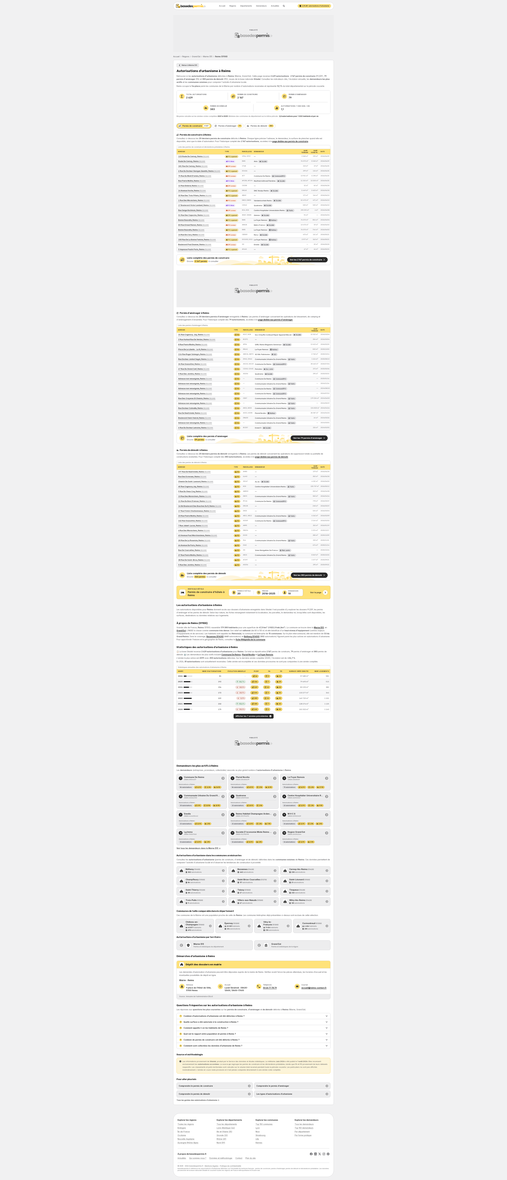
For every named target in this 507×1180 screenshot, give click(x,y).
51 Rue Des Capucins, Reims (193, 215)
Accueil (222, 6)
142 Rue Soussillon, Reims (192, 521)
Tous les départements (227, 1124)
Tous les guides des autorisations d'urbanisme (197, 1100)
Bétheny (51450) (251, 636)
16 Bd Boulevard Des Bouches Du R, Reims (199, 506)
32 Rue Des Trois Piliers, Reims (194, 195)
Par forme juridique (303, 1135)
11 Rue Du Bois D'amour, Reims (194, 501)
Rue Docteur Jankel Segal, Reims (195, 359)
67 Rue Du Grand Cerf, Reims (193, 369)
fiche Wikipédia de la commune (250, 639)
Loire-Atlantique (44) (226, 1128)
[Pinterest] (328, 1154)
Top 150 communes (264, 1124)
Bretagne (182, 1128)
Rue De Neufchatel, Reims (192, 413)
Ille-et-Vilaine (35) (224, 1131)
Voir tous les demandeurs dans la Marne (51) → (198, 848)
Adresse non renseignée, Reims (195, 379)
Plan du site (250, 1158)
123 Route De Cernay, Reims (193, 156)
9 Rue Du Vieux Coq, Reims (192, 491)
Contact (238, 1158)
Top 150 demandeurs (304, 1128)
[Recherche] (284, 6)
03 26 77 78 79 (270, 988)
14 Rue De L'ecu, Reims (191, 235)
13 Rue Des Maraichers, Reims (194, 496)
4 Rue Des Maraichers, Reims (194, 530)
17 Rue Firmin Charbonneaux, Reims (197, 511)
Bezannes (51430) (215, 636)
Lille (257, 1139)
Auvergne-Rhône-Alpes (188, 1143)
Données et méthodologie (220, 1158)
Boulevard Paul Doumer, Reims (194, 244)
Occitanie (182, 1135)
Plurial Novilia (248, 654)
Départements (246, 6)
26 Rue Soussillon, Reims (192, 364)
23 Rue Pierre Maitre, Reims (193, 516)
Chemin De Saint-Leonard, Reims (195, 481)
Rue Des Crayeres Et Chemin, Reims (196, 398)
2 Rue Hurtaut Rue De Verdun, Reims (196, 339)
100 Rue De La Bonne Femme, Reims (197, 239)
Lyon (258, 1128)
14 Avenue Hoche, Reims (192, 190)
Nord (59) (221, 1143)
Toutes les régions (186, 1124)
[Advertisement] (253, 33)
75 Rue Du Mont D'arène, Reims (194, 176)
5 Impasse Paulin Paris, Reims (194, 249)
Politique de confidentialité (230, 1166)
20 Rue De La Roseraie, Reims (194, 540)
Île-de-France (184, 1131)
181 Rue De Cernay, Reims (192, 166)
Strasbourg (260, 1135)
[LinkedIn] (315, 1154)
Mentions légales (211, 1166)
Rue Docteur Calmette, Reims (193, 408)
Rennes (259, 1143)
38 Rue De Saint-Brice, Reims (194, 560)
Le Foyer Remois (265, 654)
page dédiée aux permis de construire (290, 141)
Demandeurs (261, 6)
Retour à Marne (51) (189, 65)
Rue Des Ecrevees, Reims (192, 476)
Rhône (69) (221, 1139)
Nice (258, 1131)
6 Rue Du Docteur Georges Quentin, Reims (199, 171)
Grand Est (196, 56)
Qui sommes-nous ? (197, 1158)
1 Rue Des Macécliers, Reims (194, 200)
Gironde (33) (222, 1135)
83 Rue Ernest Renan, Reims (193, 225)
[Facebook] (311, 1154)
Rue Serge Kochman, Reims (193, 210)
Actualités (275, 6)
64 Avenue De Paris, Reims (192, 545)
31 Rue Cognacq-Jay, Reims (194, 334)
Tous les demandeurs (304, 1124)
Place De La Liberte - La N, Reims (195, 349)
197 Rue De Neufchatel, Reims (194, 472)
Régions (232, 6)
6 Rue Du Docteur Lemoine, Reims (195, 428)
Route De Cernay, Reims (191, 161)
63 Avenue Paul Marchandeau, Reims (197, 535)
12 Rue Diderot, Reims (190, 186)
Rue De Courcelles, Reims (192, 550)
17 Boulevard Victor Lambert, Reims (196, 205)
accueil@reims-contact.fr (314, 988)
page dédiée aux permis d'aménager (275, 320)
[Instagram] (324, 1154)
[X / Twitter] (319, 1154)
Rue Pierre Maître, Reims (192, 181)
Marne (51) (207, 56)
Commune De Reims (231, 654)
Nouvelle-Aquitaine (186, 1139)
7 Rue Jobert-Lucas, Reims (193, 525)
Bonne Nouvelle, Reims (191, 220)
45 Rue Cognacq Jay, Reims (193, 486)
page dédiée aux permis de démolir (271, 457)
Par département (302, 1131)
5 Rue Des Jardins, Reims (192, 374)
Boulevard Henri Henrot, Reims (194, 418)
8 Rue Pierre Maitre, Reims (192, 344)
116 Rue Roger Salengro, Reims (195, 354)
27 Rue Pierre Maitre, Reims (193, 555)
